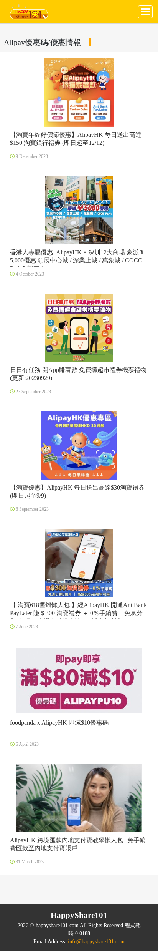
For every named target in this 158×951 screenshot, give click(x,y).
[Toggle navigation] (145, 11)
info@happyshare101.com (96, 941)
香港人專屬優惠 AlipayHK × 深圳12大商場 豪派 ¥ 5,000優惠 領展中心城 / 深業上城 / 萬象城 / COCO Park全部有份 (76, 260)
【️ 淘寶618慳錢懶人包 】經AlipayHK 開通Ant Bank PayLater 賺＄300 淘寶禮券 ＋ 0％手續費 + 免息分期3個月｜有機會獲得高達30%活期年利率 (78, 613)
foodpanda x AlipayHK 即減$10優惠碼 (59, 722)
